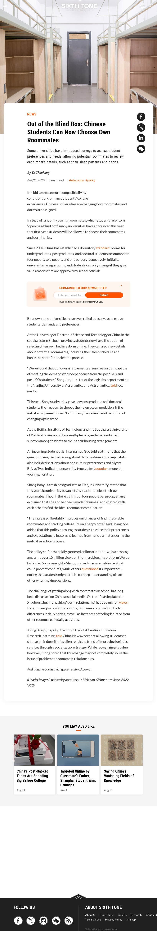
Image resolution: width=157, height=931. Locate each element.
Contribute (107, 914)
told (114, 385)
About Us (90, 914)
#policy (90, 180)
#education (76, 180)
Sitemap (131, 919)
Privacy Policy (113, 919)
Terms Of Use (93, 919)
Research (136, 914)
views (123, 602)
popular (101, 469)
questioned (90, 569)
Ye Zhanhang (40, 172)
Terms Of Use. (96, 301)
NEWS (31, 114)
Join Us (122, 914)
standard (102, 248)
